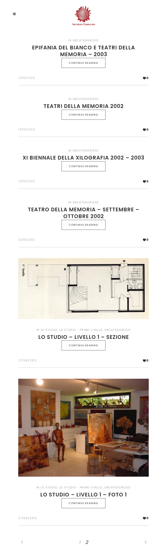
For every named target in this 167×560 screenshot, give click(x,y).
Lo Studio (49, 330)
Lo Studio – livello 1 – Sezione (83, 337)
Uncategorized (86, 40)
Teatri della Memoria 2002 (83, 106)
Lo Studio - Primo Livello (81, 330)
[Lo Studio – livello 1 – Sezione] (83, 288)
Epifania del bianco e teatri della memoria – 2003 (83, 51)
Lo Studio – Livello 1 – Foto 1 (83, 494)
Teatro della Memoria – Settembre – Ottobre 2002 (83, 213)
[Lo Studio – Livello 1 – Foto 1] (83, 428)
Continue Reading (83, 63)
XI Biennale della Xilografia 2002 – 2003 (83, 157)
